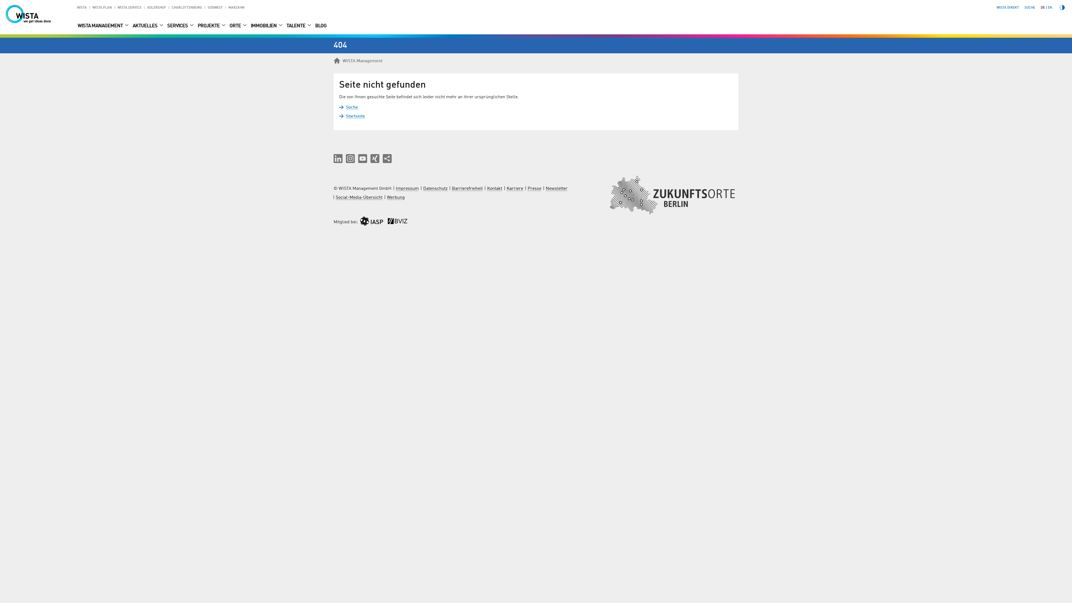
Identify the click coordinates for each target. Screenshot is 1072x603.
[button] (338, 158)
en (1050, 7)
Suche (352, 107)
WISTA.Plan (102, 7)
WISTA (82, 7)
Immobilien (264, 25)
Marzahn (236, 7)
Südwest (215, 7)
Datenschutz (435, 188)
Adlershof (156, 7)
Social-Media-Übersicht (359, 197)
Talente (296, 25)
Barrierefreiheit (467, 188)
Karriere (515, 188)
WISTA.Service (130, 7)
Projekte (209, 25)
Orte (235, 25)
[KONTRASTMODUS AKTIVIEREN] (1062, 7)
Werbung (396, 197)
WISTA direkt (1008, 7)
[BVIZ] (397, 222)
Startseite (355, 116)
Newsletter (557, 188)
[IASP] (371, 222)
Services (178, 25)
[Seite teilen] (387, 158)
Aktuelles (145, 25)
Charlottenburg (187, 7)
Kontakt (494, 188)
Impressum (407, 188)
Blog (321, 25)
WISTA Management (101, 25)
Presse (534, 188)
